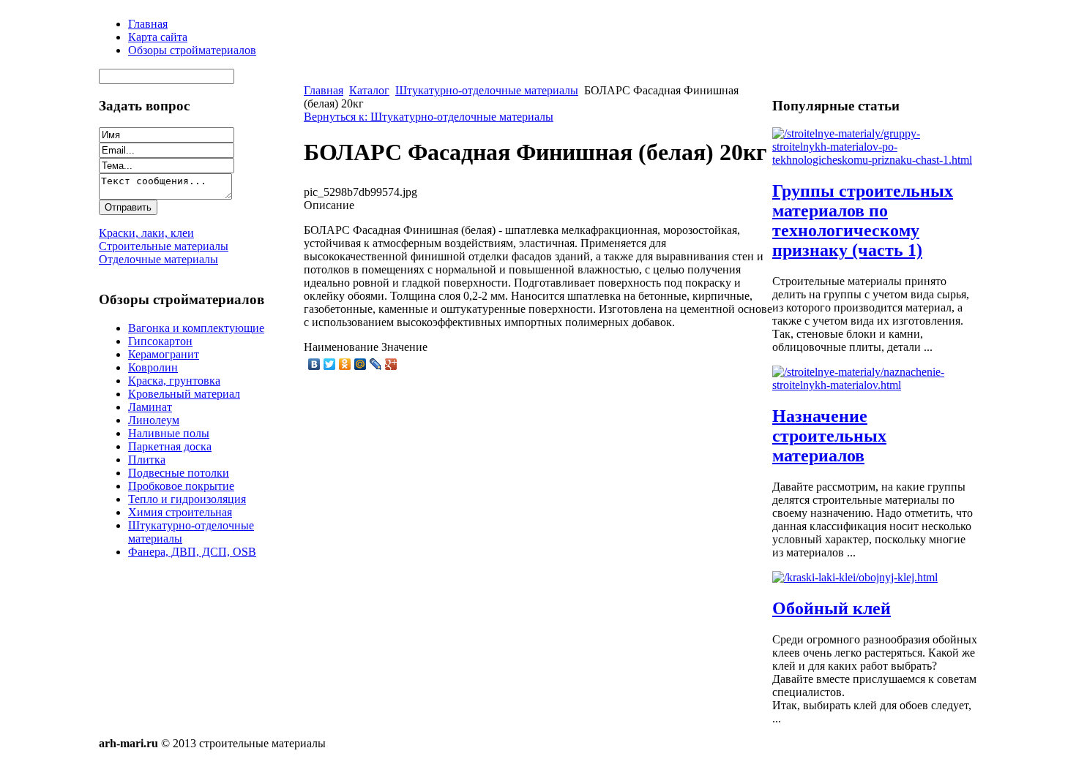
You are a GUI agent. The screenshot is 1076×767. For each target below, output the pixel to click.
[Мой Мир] (360, 364)
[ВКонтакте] (314, 364)
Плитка (146, 459)
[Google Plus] (391, 364)
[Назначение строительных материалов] (874, 385)
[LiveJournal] (376, 364)
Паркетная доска (170, 446)
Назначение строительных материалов (829, 436)
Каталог (369, 90)
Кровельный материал (184, 394)
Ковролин (153, 367)
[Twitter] (329, 364)
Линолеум (153, 420)
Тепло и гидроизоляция (187, 499)
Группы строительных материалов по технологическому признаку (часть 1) (862, 220)
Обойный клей (831, 608)
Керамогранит (163, 354)
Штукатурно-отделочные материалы (486, 90)
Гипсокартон (160, 341)
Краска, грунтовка (174, 380)
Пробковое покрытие (181, 486)
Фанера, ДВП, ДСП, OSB (192, 551)
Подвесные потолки (178, 472)
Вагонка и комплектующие (196, 328)
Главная (323, 90)
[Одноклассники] (345, 364)
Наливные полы (168, 433)
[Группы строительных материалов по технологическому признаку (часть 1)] (874, 160)
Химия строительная (180, 512)
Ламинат (150, 407)
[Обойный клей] (855, 577)
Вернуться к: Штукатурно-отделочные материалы (428, 116)
